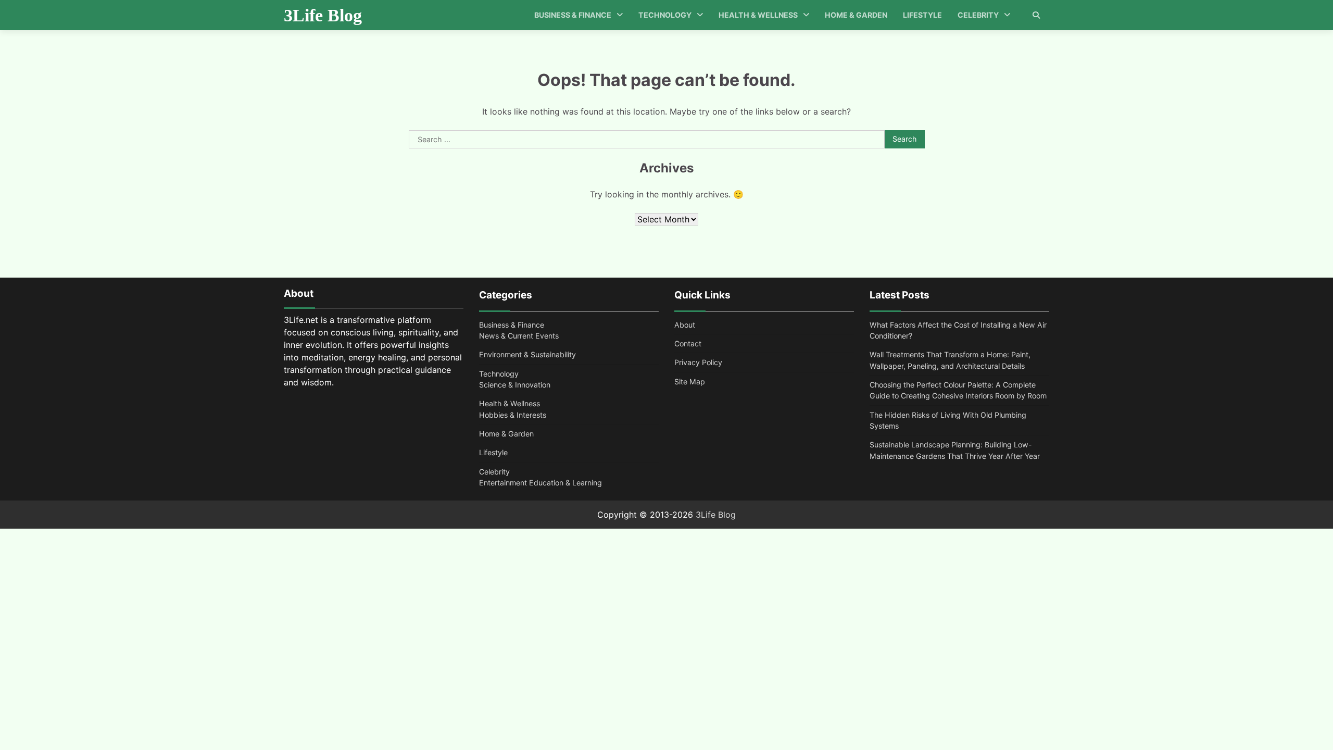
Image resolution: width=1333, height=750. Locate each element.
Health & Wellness (758, 14)
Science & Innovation (514, 384)
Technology (664, 14)
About (684, 324)
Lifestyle (922, 14)
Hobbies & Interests (512, 414)
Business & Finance (572, 14)
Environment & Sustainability (527, 354)
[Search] (1036, 15)
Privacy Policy (698, 362)
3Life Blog (323, 15)
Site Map (689, 381)
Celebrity (978, 14)
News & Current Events (519, 335)
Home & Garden (856, 14)
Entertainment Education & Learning (540, 482)
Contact (687, 343)
